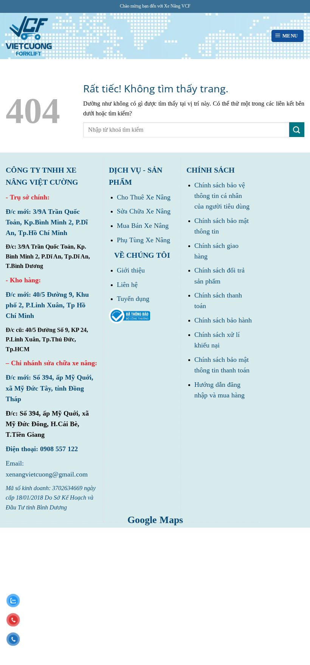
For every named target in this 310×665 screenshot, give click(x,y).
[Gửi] (296, 129)
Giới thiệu (131, 270)
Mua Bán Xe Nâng (143, 225)
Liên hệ (127, 284)
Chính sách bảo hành (223, 320)
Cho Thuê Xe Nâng (143, 197)
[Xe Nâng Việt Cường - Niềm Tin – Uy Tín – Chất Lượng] (29, 36)
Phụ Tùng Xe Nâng (143, 240)
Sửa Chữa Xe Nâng (143, 211)
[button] (287, 36)
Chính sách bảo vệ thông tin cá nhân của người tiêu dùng (222, 195)
